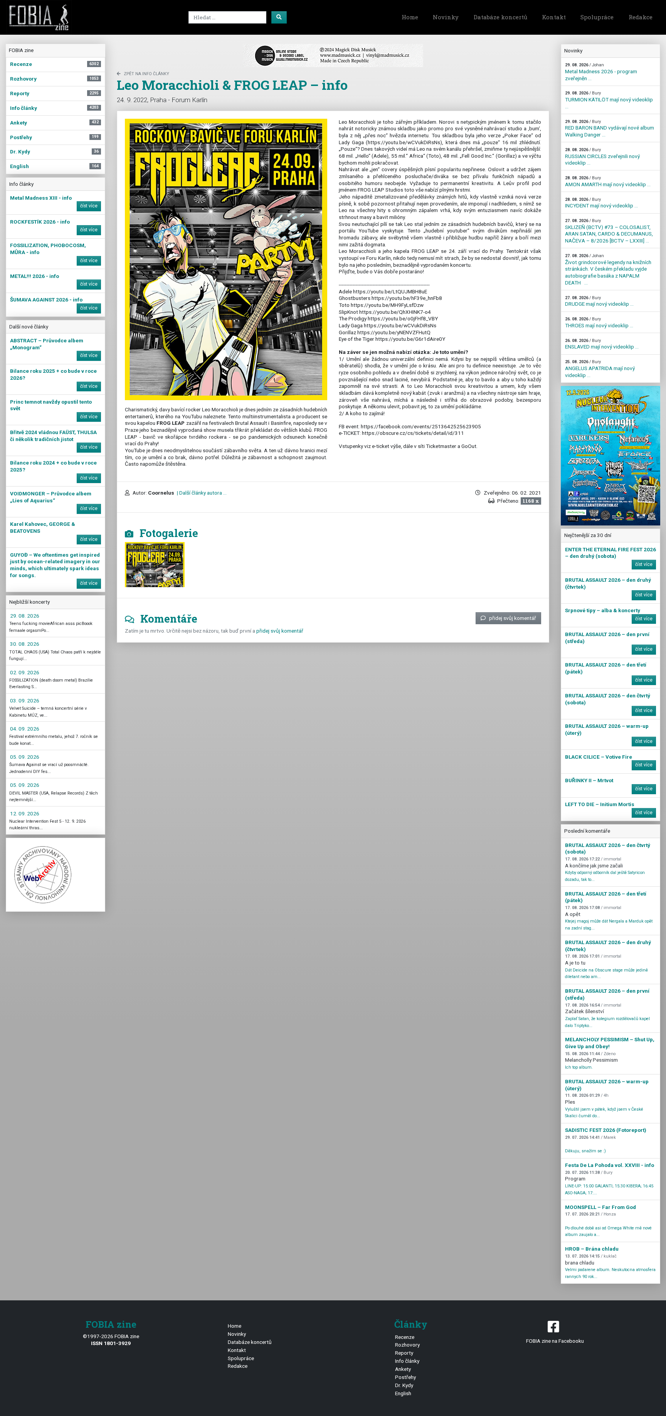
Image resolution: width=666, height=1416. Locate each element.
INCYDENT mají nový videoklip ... (601, 203)
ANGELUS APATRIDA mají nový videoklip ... (600, 368)
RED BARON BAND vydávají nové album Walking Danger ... (609, 128)
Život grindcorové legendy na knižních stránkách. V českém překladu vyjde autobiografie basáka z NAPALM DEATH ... (608, 269)
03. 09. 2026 (24, 700)
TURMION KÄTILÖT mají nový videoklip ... (609, 100)
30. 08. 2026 (24, 644)
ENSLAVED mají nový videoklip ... (602, 344)
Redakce (641, 17)
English (403, 1393)
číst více (89, 206)
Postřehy (405, 1377)
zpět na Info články (146, 73)
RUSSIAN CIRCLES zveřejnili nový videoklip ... (602, 156)
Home (410, 17)
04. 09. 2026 (24, 729)
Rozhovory (407, 1345)
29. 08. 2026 (24, 616)
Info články (407, 1361)
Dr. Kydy (404, 1385)
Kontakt (554, 17)
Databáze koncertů (500, 17)
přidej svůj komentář (512, 618)
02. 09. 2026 (24, 672)
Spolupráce (597, 17)
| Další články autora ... (201, 493)
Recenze (404, 1337)
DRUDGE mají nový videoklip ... (599, 301)
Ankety (403, 1369)
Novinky (446, 17)
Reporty (404, 1353)
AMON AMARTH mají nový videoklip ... (608, 181)
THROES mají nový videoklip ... (599, 322)
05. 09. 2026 (24, 757)
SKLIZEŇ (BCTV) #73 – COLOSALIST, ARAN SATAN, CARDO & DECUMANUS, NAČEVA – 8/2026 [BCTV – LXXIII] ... (609, 231)
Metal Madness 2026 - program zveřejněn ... (601, 71)
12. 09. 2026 (24, 813)
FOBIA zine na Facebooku (555, 1341)
